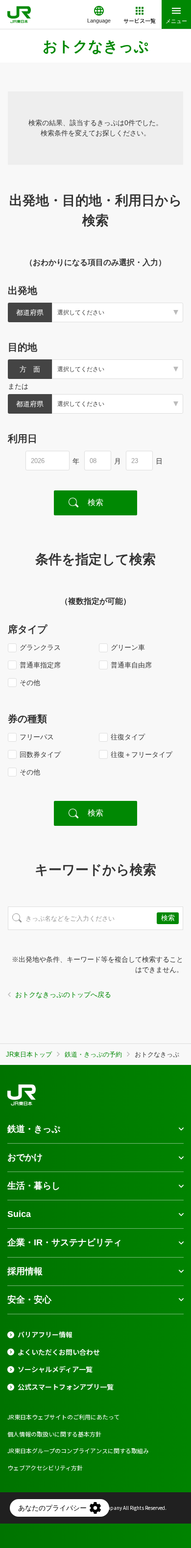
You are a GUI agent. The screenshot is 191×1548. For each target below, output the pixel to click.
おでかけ (25, 1157)
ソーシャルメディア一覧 (55, 1369)
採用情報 (25, 1271)
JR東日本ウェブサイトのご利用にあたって (63, 1417)
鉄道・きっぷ (33, 1129)
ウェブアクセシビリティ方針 (45, 1467)
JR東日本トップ (29, 1054)
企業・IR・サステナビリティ (64, 1242)
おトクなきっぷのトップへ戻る (63, 994)
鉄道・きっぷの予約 (93, 1054)
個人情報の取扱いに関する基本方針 (54, 1434)
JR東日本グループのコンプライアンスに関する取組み (78, 1450)
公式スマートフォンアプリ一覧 (66, 1387)
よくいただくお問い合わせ (59, 1352)
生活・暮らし (33, 1186)
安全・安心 (29, 1300)
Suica (19, 1214)
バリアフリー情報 (45, 1334)
